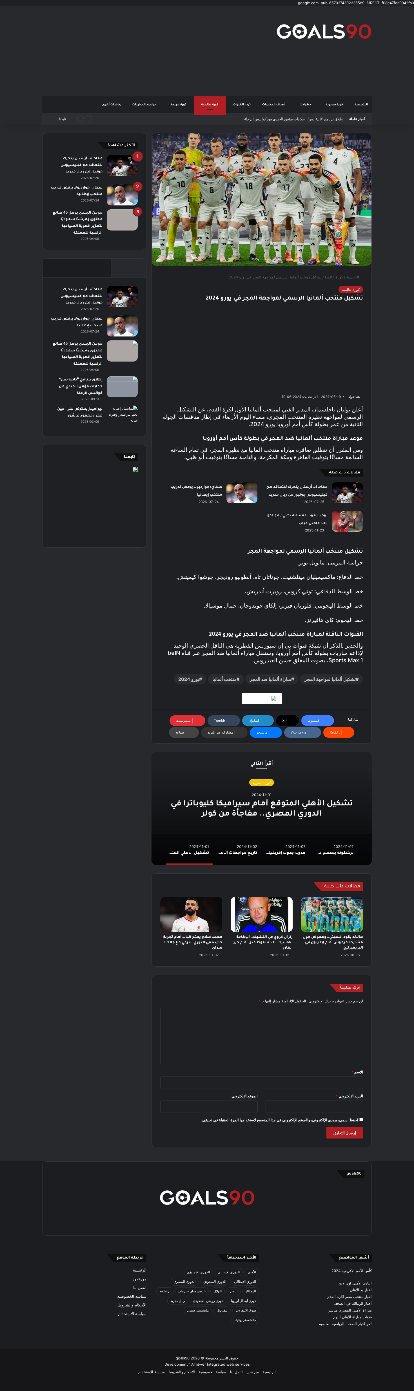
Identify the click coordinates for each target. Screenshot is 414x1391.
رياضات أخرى (111, 105)
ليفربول (222, 1310)
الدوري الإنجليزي (198, 1272)
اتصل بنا (139, 1287)
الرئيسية (361, 105)
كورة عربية (179, 105)
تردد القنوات (242, 105)
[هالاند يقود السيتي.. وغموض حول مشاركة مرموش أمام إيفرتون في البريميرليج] (332, 914)
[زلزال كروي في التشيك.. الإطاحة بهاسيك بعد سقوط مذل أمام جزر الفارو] (262, 914)
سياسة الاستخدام (132, 1314)
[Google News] (262, 698)
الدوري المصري (184, 1281)
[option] (262, 808)
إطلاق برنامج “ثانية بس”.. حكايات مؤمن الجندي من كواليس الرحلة (294, 119)
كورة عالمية (210, 105)
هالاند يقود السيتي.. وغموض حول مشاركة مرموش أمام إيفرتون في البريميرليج (333, 942)
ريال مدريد (177, 1301)
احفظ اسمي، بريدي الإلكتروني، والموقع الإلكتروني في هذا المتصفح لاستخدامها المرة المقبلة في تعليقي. (279, 1120)
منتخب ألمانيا (224, 679)
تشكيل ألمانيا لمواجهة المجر (330, 679)
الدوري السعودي (214, 1281)
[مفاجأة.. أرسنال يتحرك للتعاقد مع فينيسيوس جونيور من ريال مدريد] (347, 492)
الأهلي (252, 1272)
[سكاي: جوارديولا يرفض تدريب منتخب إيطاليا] (241, 492)
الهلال (217, 1291)
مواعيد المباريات (144, 105)
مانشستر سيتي (198, 1310)
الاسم (357, 1072)
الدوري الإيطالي (245, 1281)
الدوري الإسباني (229, 1272)
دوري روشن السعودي (208, 1301)
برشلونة (164, 1291)
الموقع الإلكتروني (245, 1096)
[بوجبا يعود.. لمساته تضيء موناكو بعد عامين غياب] (347, 521)
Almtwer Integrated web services (220, 1364)
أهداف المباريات (274, 105)
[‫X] (234, 1223)
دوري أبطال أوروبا (243, 1301)
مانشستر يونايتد (245, 1320)
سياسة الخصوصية (131, 1296)
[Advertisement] (150, 51)
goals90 (183, 1358)
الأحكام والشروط (132, 1305)
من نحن (139, 1279)
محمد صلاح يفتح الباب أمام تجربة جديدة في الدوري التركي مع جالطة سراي (192, 942)
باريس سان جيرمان (192, 1291)
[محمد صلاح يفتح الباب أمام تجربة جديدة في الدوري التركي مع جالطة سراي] (191, 914)
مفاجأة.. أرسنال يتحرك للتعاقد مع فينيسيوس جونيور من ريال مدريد (82, 165)
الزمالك (250, 1291)
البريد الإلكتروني (349, 1096)
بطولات (306, 105)
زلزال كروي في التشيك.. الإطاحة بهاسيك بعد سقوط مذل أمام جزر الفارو (263, 942)
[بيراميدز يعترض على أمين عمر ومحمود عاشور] (122, 416)
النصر (233, 1291)
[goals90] (324, 31)
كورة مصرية (335, 105)
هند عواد (354, 397)
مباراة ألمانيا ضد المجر (270, 679)
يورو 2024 (188, 679)
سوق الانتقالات (245, 1310)
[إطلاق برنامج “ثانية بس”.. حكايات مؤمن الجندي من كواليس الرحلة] (122, 386)
